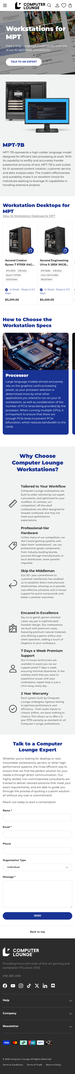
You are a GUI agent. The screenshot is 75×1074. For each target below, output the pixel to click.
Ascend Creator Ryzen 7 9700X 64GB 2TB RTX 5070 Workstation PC (19, 266)
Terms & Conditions (13, 1065)
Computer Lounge (20, 1059)
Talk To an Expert (24, 62)
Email (6, 827)
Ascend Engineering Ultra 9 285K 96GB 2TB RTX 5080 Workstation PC (54, 266)
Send (37, 916)
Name (6, 811)
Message (8, 877)
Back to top (37, 932)
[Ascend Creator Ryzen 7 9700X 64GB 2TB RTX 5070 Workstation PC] (20, 240)
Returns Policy (53, 1065)
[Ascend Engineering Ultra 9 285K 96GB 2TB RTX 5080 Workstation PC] (55, 240)
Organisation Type (14, 860)
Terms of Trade (34, 1065)
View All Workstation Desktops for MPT (29, 216)
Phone (7, 844)
